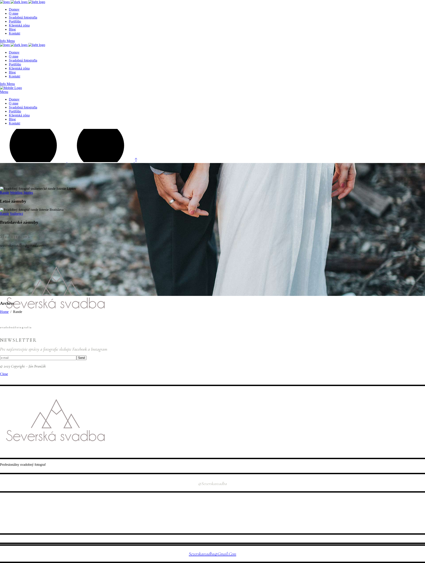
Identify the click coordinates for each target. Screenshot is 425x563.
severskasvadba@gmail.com (212, 554)
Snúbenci (16, 213)
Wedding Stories (21, 192)
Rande (4, 192)
